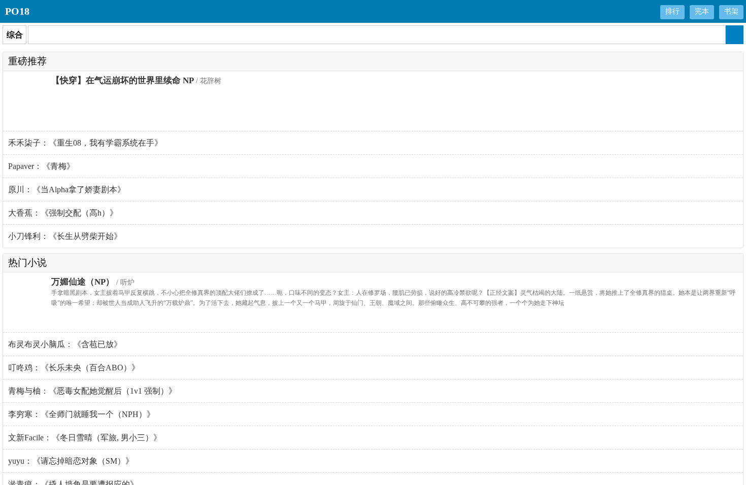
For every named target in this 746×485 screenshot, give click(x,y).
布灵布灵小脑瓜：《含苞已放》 (65, 344)
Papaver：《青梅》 (41, 166)
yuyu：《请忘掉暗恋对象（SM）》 (70, 461)
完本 (702, 11)
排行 (672, 11)
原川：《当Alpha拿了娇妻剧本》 (66, 189)
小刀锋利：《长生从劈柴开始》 (65, 236)
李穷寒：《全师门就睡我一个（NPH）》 (81, 414)
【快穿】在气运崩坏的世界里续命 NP (122, 80)
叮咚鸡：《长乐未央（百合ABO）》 (74, 367)
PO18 (17, 11)
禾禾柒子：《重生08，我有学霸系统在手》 (85, 142)
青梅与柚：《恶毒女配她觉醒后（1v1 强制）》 (92, 391)
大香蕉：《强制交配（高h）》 (63, 213)
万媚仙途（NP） (82, 282)
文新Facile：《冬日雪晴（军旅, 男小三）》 (84, 437)
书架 (731, 11)
